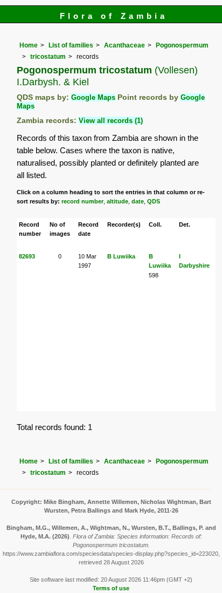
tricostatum (48, 56)
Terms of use (111, 588)
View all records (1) (111, 121)
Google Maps (93, 97)
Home (28, 45)
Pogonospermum (182, 45)
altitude (117, 201)
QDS (153, 201)
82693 (27, 256)
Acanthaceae (124, 45)
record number (82, 201)
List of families (70, 45)
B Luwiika (121, 256)
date (137, 201)
